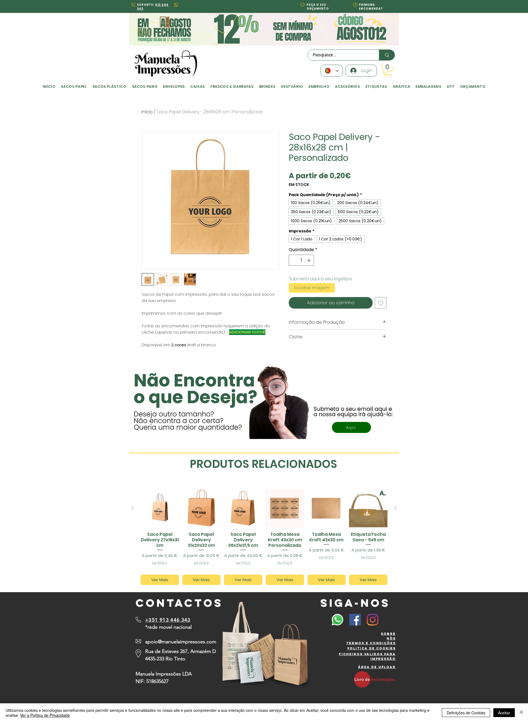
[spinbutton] (301, 260)
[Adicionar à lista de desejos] (380, 303)
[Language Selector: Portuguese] (332, 71)
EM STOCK (299, 184)
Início (147, 112)
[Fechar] (521, 713)
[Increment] (309, 260)
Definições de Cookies (466, 712)
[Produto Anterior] (132, 508)
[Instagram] (372, 619)
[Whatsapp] (337, 619)
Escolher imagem (311, 287)
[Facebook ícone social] (355, 619)
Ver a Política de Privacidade (45, 715)
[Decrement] (293, 260)
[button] (303, 4)
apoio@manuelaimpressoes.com (180, 642)
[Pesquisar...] (387, 55)
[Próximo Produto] (395, 508)
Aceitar (504, 712)
